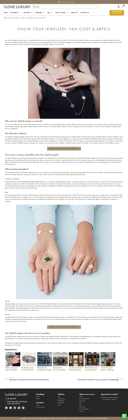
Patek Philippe (61, 400)
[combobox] (65, 7)
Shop (6, 13)
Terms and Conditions (84, 409)
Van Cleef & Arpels (40, 407)
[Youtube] (10, 407)
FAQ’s (80, 402)
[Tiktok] (19, 407)
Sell (48, 13)
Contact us (84, 13)
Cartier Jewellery (14, 18)
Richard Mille (61, 402)
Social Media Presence (84, 398)
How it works (60, 13)
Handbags (14, 13)
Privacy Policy (82, 407)
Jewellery (38, 13)
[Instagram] (14, 407)
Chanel (37, 396)
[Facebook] (6, 407)
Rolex (59, 396)
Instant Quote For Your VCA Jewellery (64, 149)
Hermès (38, 398)
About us (74, 13)
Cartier (37, 405)
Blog (5, 18)
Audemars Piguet (61, 398)
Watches (26, 13)
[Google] (23, 407)
